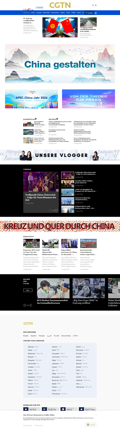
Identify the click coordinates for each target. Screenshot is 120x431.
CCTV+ (75, 336)
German (34, 387)
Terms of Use (39, 425)
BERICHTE (27, 237)
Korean (57, 367)
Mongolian (58, 377)
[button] (50, 210)
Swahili (82, 367)
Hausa (32, 394)
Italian (57, 360)
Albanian (33, 347)
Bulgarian (35, 360)
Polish (56, 390)
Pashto (80, 347)
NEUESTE (52, 119)
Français (42, 336)
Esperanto (35, 377)
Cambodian (33, 364)
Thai (79, 374)
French (33, 384)
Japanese (58, 364)
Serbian (81, 357)
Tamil (80, 370)
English (25, 336)
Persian (57, 387)
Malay (59, 374)
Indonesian (60, 357)
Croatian (34, 367)
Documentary (66, 336)
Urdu (79, 384)
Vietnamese (83, 387)
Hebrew (56, 347)
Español (33, 336)
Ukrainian (83, 380)
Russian (82, 354)
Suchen (90, 13)
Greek (33, 390)
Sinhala (80, 360)
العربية (49, 336)
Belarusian (35, 354)
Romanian (82, 350)
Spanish (82, 364)
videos (26, 169)
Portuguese (59, 394)
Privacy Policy (27, 425)
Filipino (33, 380)
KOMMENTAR (29, 119)
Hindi (55, 350)
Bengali (32, 357)
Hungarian (58, 354)
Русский (56, 336)
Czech (32, 370)
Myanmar (60, 380)
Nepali (56, 384)
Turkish (81, 377)
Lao (55, 370)
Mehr (27, 290)
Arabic (32, 350)
